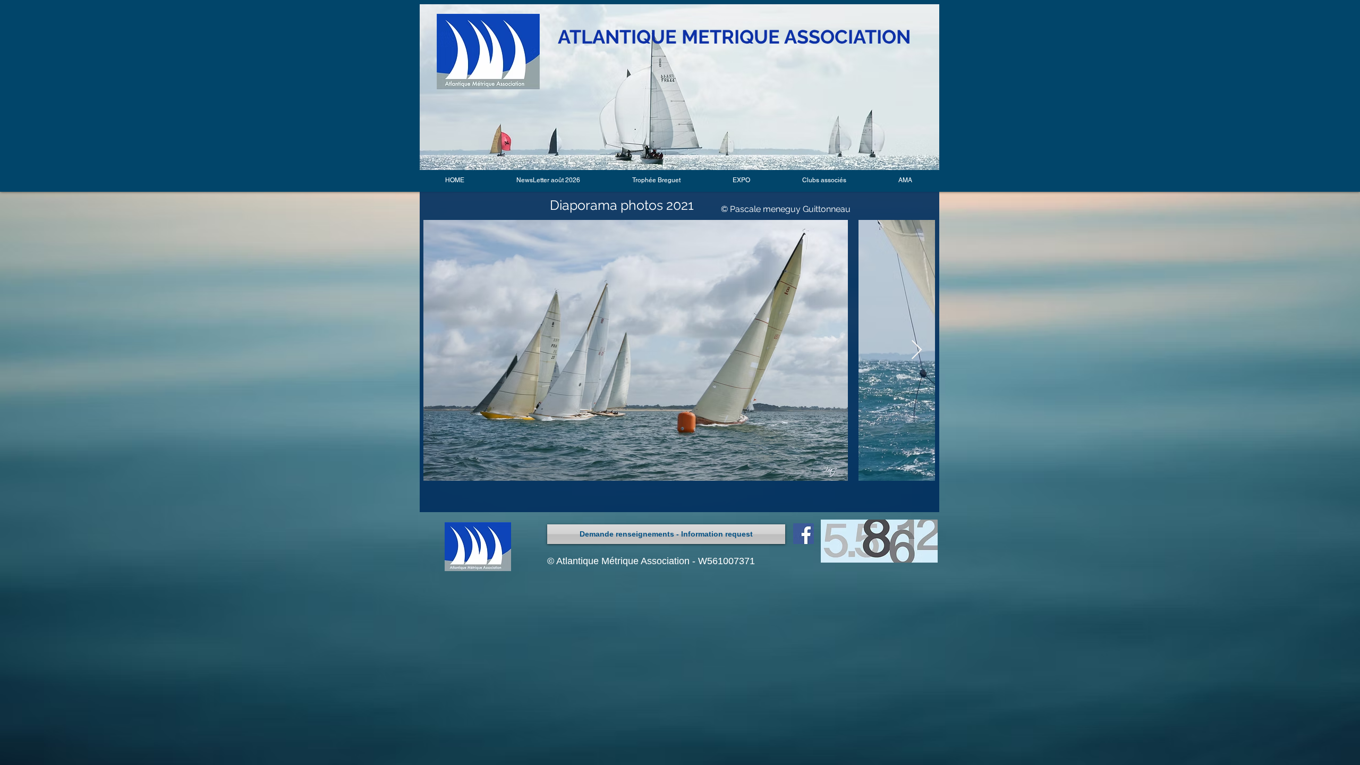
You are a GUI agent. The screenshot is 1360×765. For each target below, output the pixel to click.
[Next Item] (917, 350)
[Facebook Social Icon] (803, 533)
